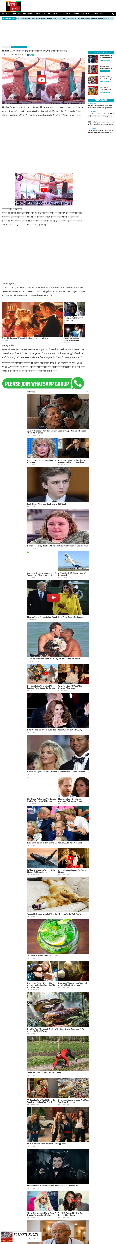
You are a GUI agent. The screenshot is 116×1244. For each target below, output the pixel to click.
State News (52, 14)
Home (8, 14)
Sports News (65, 14)
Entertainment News (81, 14)
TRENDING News (101, 52)
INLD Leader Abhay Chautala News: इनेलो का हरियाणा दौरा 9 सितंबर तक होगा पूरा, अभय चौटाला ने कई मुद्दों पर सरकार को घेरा (101, 124)
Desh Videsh (40, 14)
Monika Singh (8, 54)
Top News (17, 14)
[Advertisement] (56, 32)
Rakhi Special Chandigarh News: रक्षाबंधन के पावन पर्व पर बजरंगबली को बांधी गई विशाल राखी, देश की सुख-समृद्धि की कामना (100, 132)
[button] (3, 14)
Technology (28, 14)
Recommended (101, 100)
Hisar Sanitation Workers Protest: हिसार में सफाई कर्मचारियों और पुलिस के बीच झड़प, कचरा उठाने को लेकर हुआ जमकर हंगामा (101, 116)
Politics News (97, 14)
